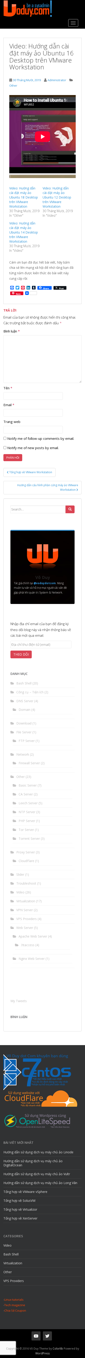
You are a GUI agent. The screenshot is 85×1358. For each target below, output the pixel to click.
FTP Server (27, 741)
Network (22, 754)
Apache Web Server (33, 936)
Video (20, 892)
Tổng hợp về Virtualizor (20, 1209)
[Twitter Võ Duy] (47, 1335)
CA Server (26, 794)
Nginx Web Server (32, 958)
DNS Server (24, 701)
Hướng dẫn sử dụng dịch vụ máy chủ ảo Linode (38, 1152)
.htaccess (27, 945)
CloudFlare (26, 861)
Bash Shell (24, 683)
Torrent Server (29, 838)
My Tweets (18, 1001)
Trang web (11, 421)
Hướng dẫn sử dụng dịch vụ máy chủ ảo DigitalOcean (33, 1163)
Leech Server (28, 803)
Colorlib (58, 1348)
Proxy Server (25, 852)
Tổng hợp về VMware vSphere (25, 1192)
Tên (7, 388)
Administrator (57, 80)
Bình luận (11, 331)
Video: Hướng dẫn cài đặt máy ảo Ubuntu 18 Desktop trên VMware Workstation (23, 197)
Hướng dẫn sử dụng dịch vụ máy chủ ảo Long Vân (40, 1183)
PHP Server (27, 821)
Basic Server (28, 785)
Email (8, 404)
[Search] (70, 509)
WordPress (42, 1353)
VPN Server (24, 910)
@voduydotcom (45, 583)
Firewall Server (29, 763)
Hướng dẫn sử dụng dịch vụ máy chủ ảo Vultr (36, 1174)
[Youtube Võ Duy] (36, 1335)
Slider (20, 874)
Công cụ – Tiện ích (30, 692)
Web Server (24, 927)
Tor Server (26, 829)
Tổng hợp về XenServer (20, 1218)
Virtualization (25, 901)
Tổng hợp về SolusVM (19, 1200)
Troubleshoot (26, 883)
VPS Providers (26, 919)
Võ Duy (42, 577)
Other (13, 85)
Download (24, 723)
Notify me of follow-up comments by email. (40, 438)
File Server (24, 732)
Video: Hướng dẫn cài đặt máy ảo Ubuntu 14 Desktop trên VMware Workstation (23, 232)
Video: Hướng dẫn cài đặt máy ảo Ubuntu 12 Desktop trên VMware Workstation (57, 197)
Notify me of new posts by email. (33, 447)
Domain (24, 709)
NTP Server (27, 812)
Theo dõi (21, 654)
